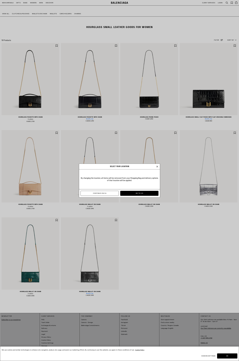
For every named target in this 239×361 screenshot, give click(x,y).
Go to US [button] (139, 193)
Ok (227, 356)
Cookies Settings (208, 356)
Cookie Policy (139, 350)
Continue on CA (99, 193)
